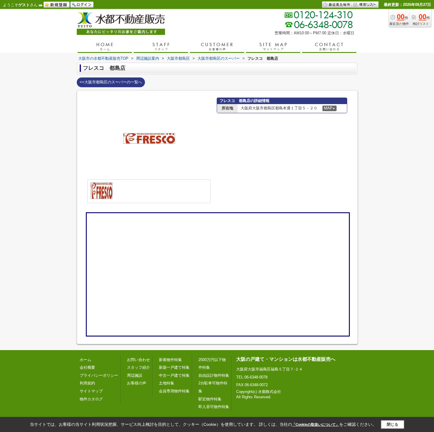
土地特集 (166, 383)
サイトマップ (91, 391)
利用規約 (87, 383)
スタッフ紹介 (138, 367)
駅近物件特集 (209, 399)
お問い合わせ (138, 359)
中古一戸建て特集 (174, 375)
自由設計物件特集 (213, 375)
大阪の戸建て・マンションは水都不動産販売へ (285, 359)
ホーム (85, 359)
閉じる (392, 424)
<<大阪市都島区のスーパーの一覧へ (111, 82)
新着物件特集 (170, 359)
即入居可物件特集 (213, 407)
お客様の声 (136, 383)
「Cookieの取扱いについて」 (315, 425)
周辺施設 (134, 375)
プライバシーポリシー (99, 375)
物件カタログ (91, 399)
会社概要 (87, 367)
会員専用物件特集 (174, 391)
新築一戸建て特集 (174, 367)
